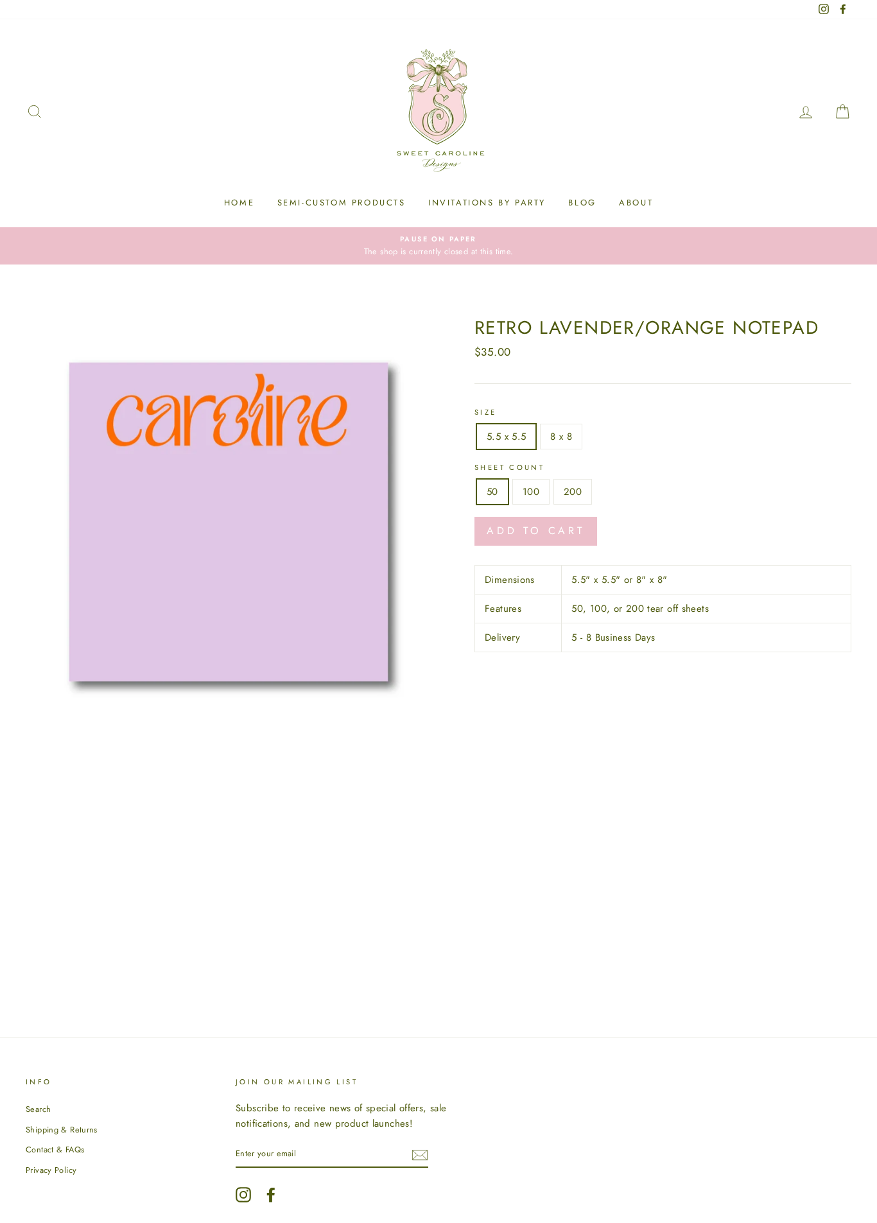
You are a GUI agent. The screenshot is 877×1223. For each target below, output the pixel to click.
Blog (582, 202)
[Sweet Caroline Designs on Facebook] (271, 1194)
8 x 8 (561, 436)
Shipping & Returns (62, 1129)
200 (573, 492)
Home (239, 202)
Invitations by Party (487, 202)
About (636, 202)
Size (485, 412)
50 (492, 492)
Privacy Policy (51, 1170)
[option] (438, 246)
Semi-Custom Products (341, 202)
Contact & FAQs (55, 1149)
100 (531, 492)
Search (38, 1109)
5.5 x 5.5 (506, 436)
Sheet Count (509, 467)
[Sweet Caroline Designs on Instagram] (243, 1194)
